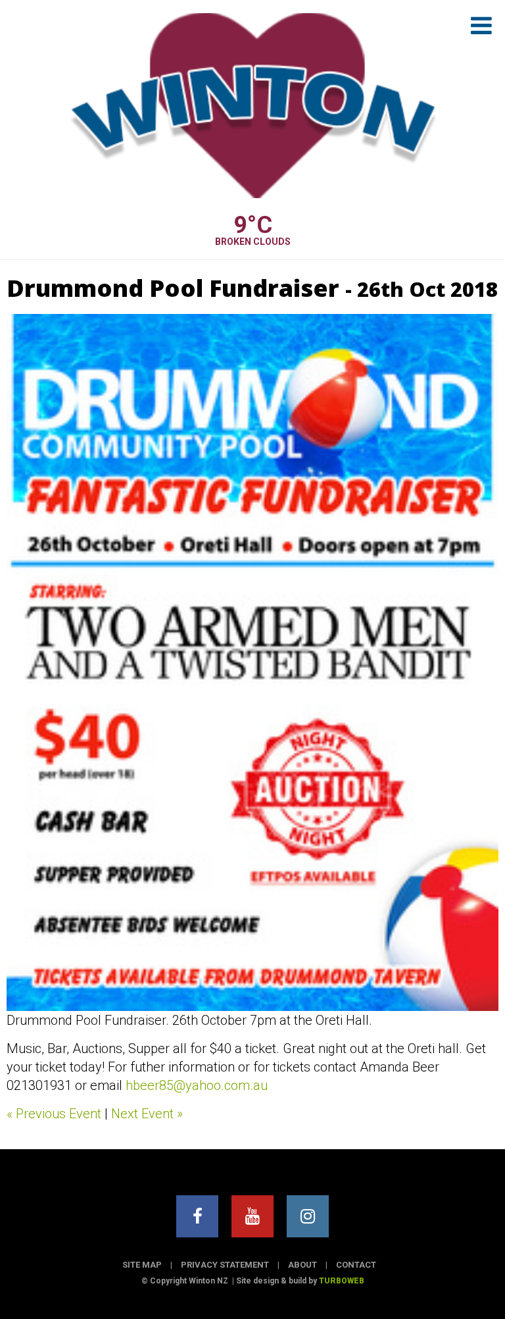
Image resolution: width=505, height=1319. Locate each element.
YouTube (252, 1216)
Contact (356, 1265)
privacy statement (225, 1265)
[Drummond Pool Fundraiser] (252, 662)
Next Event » (147, 1114)
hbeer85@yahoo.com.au (197, 1085)
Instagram (308, 1216)
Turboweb (341, 1280)
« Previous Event (54, 1114)
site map (142, 1265)
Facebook (197, 1216)
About (302, 1265)
